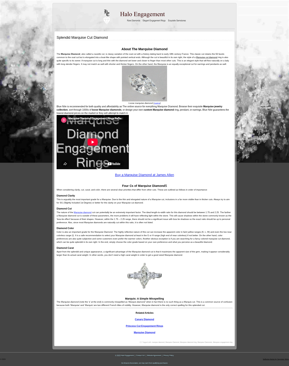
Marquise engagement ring (222, 342)
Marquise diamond (83, 212)
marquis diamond (158, 342)
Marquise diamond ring (188, 342)
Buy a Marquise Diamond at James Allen (144, 175)
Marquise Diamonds (204, 342)
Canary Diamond (144, 319)
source (157, 103)
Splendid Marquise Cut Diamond (82, 37)
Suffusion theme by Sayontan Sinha (276, 359)
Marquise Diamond (144, 332)
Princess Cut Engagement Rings (144, 326)
